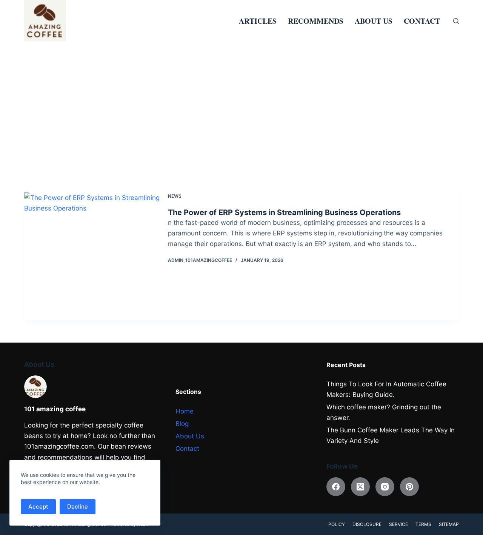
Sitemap (449, 524)
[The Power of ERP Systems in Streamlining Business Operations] (101, 250)
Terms (423, 524)
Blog (182, 423)
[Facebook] (335, 486)
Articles (258, 20)
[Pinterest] (409, 486)
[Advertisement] (241, 99)
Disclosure (366, 524)
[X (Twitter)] (360, 486)
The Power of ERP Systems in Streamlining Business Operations (284, 212)
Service (398, 524)
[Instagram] (384, 486)
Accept (38, 506)
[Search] (456, 21)
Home (184, 411)
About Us (373, 20)
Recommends (315, 20)
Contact (422, 20)
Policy (336, 524)
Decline (77, 506)
